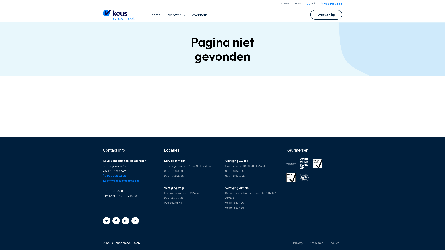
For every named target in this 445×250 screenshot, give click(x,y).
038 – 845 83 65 (235, 171)
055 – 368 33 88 (174, 171)
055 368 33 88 (332, 3)
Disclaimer (316, 242)
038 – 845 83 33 (235, 176)
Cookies (333, 242)
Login (313, 3)
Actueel (285, 3)
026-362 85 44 (173, 203)
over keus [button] (200, 15)
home (156, 15)
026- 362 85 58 (173, 198)
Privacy (298, 242)
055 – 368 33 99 (174, 176)
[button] (106, 220)
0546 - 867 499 (234, 203)
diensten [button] (175, 15)
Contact (298, 3)
